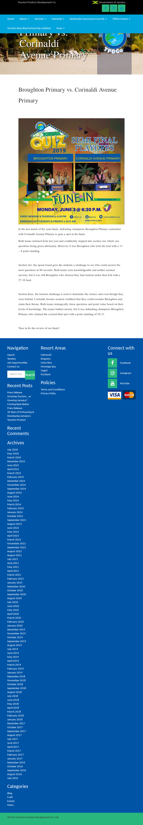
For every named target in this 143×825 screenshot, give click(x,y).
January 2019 (15, 672)
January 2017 (15, 758)
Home (10, 19)
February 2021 (15, 579)
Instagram (125, 373)
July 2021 (12, 559)
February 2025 (15, 477)
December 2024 (16, 481)
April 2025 (13, 469)
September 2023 (16, 520)
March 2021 (14, 575)
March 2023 (14, 539)
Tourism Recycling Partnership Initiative (29, 28)
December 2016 (16, 762)
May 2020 (13, 610)
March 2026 (14, 457)
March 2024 (14, 504)
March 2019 (14, 665)
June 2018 (13, 700)
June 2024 (13, 496)
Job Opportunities (17, 362)
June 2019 (13, 653)
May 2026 (13, 453)
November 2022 (16, 543)
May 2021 (13, 567)
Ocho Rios (46, 362)
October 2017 (15, 727)
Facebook (125, 363)
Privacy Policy (48, 393)
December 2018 (16, 676)
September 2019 (16, 641)
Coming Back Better (18, 404)
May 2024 (13, 500)
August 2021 (14, 555)
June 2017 (13, 743)
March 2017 (14, 751)
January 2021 (15, 582)
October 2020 (15, 590)
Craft (10, 797)
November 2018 (16, 680)
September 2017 (16, 731)
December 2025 (16, 461)
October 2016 (15, 766)
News (10, 805)
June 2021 (13, 563)
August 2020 (14, 598)
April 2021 (13, 571)
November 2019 (16, 633)
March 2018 (14, 711)
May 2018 (13, 704)
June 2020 (13, 606)
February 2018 (15, 715)
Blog (9, 793)
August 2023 (14, 524)
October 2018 (15, 684)
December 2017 (16, 723)
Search (11, 355)
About (23, 19)
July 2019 (12, 649)
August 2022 (14, 551)
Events (11, 801)
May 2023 (13, 532)
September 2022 (16, 547)
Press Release (14, 392)
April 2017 (13, 747)
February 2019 (15, 668)
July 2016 (12, 778)
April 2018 (13, 708)
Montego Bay (48, 366)
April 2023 (13, 535)
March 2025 (14, 473)
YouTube (124, 383)
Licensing (57, 19)
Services (39, 19)
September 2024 (16, 489)
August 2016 (14, 774)
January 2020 (15, 625)
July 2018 (12, 696)
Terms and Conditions (53, 389)
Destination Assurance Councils (87, 19)
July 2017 (12, 739)
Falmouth (46, 355)
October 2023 (15, 516)
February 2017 (15, 754)
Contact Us (13, 366)
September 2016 (16, 770)
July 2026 (12, 449)
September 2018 (16, 688)
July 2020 (12, 602)
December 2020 (16, 586)
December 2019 (16, 629)
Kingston (46, 359)
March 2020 (14, 618)
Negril (44, 370)
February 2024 (15, 508)
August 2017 (14, 735)
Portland (45, 374)
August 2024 (14, 492)
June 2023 (13, 528)
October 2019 (15, 637)
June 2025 (13, 465)
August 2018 (14, 692)
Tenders (11, 359)
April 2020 (13, 614)
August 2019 (14, 645)
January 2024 (15, 512)
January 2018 (15, 719)
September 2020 (16, 594)
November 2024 (16, 485)
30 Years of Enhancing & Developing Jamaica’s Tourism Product (20, 416)
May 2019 (13, 657)
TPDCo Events (120, 19)
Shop (59, 28)
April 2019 (13, 661)
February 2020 (15, 622)
